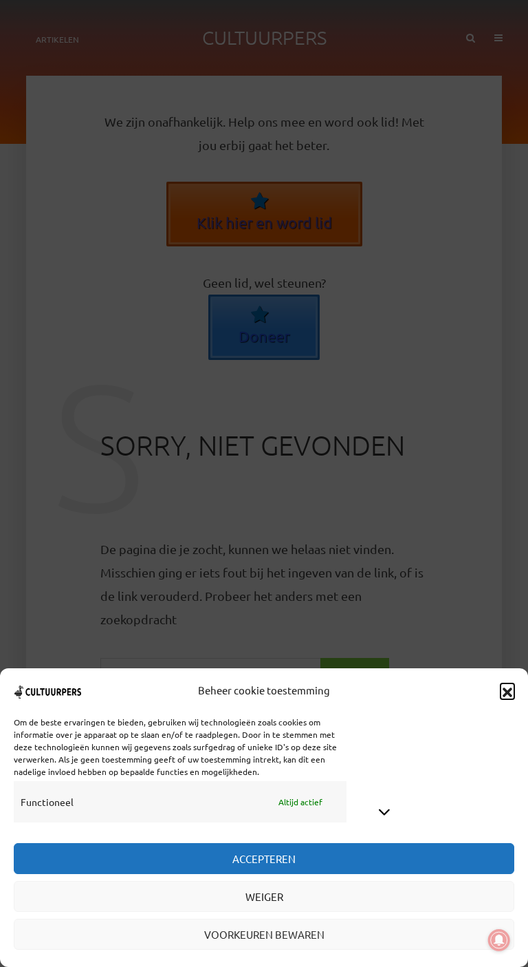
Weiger (264, 896)
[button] (507, 690)
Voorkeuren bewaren (264, 934)
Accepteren (264, 858)
